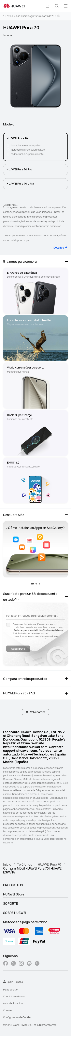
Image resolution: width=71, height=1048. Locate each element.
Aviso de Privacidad (13, 1003)
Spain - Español (15, 982)
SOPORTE (10, 903)
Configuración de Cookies (17, 1017)
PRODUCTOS (13, 885)
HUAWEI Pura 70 (49, 864)
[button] (47, 6)
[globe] (4, 981)
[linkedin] (37, 964)
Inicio (7, 864)
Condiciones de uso (13, 996)
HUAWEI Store (13, 894)
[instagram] (21, 964)
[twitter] (13, 964)
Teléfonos (24, 864)
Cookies (7, 1010)
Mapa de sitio (10, 989)
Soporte (7, 35)
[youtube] (29, 964)
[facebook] (5, 964)
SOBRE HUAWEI (14, 913)
